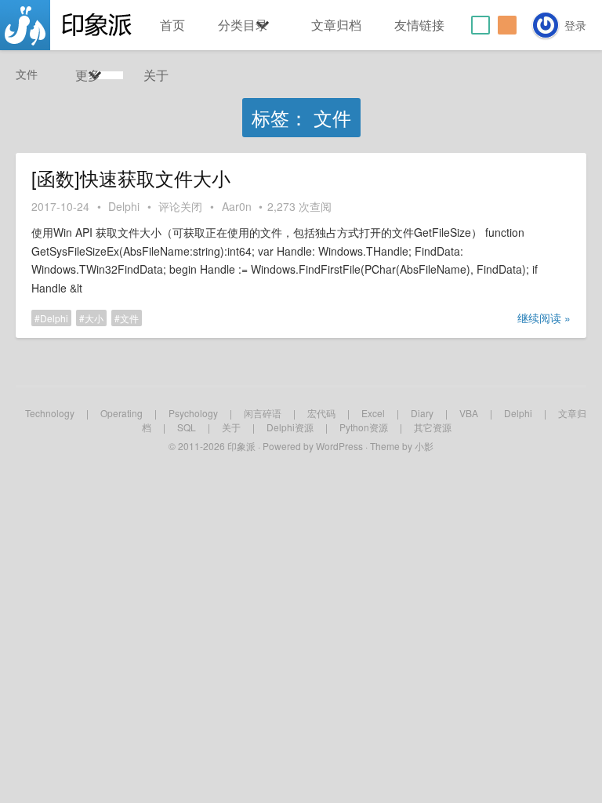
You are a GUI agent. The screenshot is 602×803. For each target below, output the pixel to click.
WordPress (339, 445)
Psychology (193, 413)
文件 (129, 318)
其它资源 (433, 427)
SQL (186, 427)
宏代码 (321, 413)
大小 (94, 318)
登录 (575, 25)
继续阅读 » (544, 317)
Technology (49, 413)
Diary (422, 413)
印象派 (241, 445)
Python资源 (363, 427)
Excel (373, 413)
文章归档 (336, 25)
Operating (121, 413)
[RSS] (507, 25)
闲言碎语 (262, 413)
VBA (468, 413)
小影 (424, 445)
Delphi (124, 206)
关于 (156, 75)
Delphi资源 (290, 427)
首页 (172, 25)
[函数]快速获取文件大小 (130, 178)
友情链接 (419, 25)
